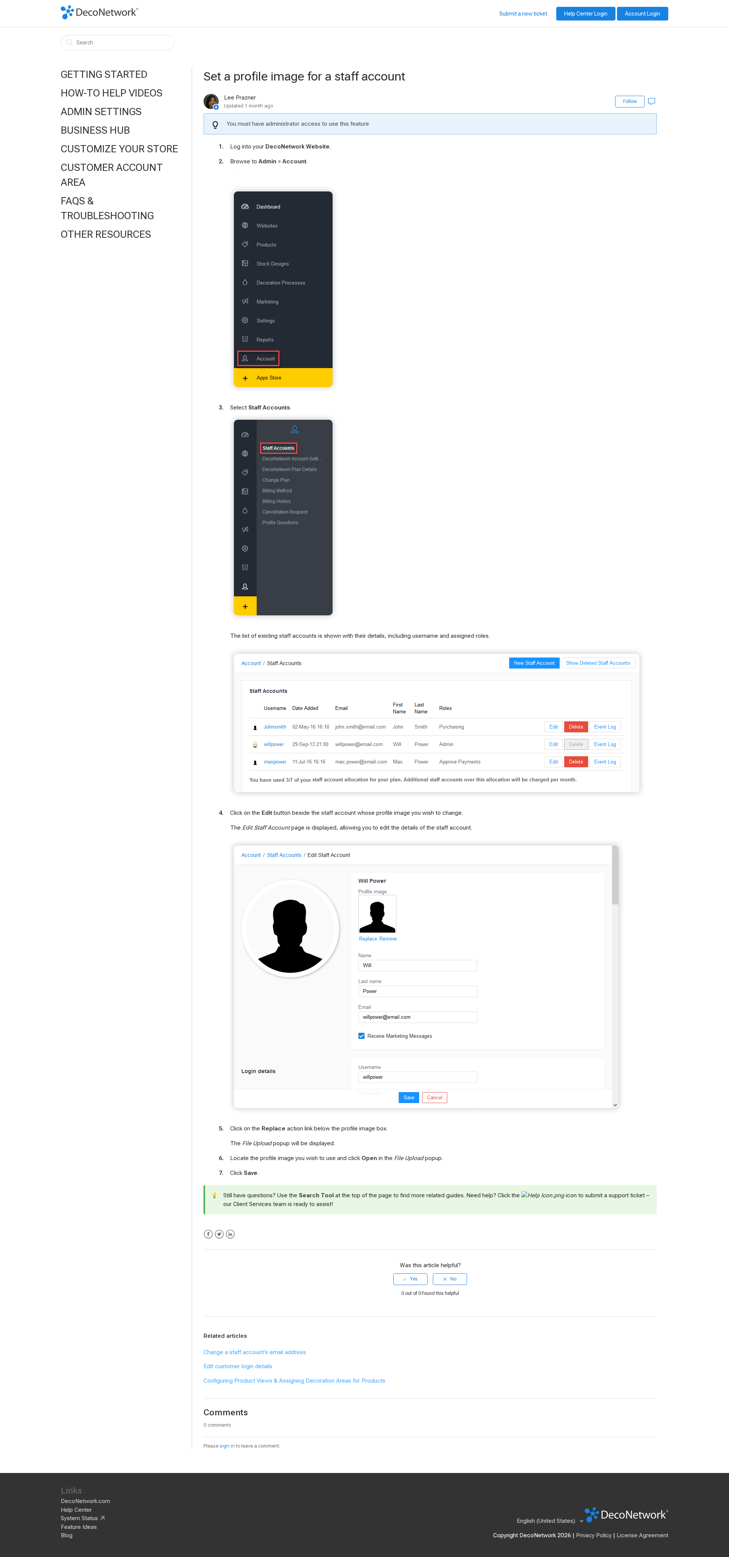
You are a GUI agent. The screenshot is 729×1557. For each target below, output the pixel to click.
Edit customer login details (238, 1366)
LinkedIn (230, 1234)
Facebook (208, 1234)
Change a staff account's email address (255, 1352)
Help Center (76, 1509)
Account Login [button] (642, 14)
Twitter (219, 1234)
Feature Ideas (79, 1527)
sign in (227, 1446)
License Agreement (642, 1535)
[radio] (410, 1279)
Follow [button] (630, 101)
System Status (79, 1518)
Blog (67, 1535)
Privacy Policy (594, 1535)
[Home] (99, 17)
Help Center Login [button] (586, 14)
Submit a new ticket (523, 14)
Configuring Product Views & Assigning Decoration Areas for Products (294, 1380)
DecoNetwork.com (85, 1501)
